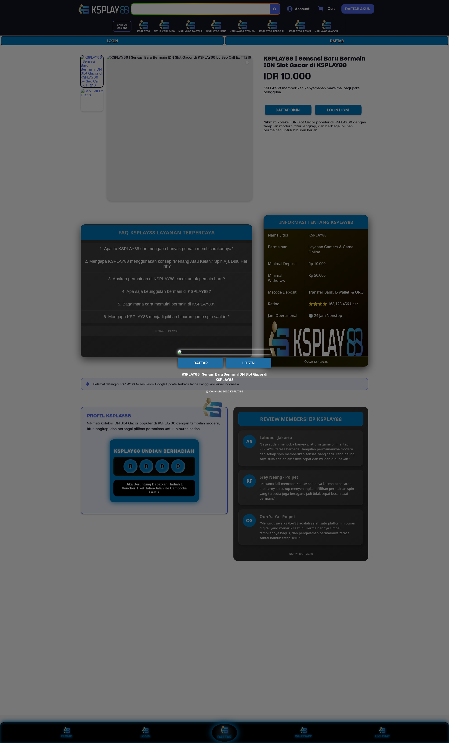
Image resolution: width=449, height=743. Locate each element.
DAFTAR (200, 363)
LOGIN (248, 363)
